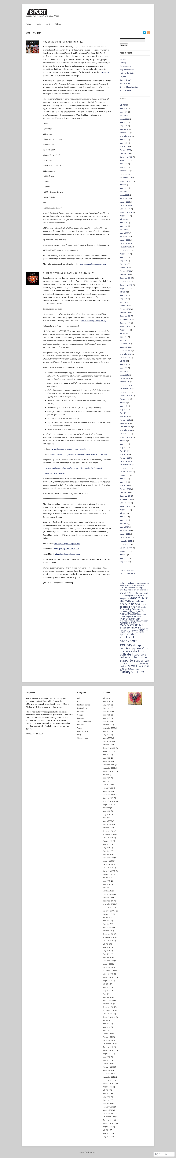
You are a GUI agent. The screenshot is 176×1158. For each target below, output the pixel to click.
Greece (140, 611)
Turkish (134, 672)
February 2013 (125, 489)
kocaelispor (137, 615)
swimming (144, 664)
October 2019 (125, 250)
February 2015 (125, 420)
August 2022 (124, 160)
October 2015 (125, 392)
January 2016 (125, 382)
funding (144, 607)
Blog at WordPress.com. (88, 1152)
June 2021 (123, 188)
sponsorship (128, 634)
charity (123, 589)
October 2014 (125, 434)
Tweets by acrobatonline (127, 573)
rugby (142, 630)
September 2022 (126, 157)
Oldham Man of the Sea (129, 87)
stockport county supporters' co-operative (134, 648)
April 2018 (124, 302)
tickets (127, 669)
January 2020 (125, 240)
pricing (129, 630)
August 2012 (124, 510)
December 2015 (126, 385)
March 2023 (124, 147)
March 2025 (124, 129)
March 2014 (124, 455)
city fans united (142, 590)
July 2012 (123, 513)
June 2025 (123, 122)
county (125, 592)
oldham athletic (127, 628)
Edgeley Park (131, 596)
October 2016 (125, 358)
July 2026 (123, 105)
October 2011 (125, 544)
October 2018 (125, 281)
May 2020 (123, 226)
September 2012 (126, 506)
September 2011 (126, 548)
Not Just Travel (125, 90)
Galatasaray (137, 609)
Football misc (82, 708)
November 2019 (126, 247)
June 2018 (123, 295)
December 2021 (126, 174)
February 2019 (125, 271)
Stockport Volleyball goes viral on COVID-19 (68, 272)
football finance (130, 606)
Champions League (136, 588)
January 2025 (125, 133)
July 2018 (123, 292)
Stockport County (84, 721)
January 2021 (125, 202)
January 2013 (125, 493)
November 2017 (126, 320)
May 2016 (123, 368)
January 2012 (125, 534)
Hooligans (137, 613)
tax (121, 666)
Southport (135, 632)
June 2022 (123, 164)
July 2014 (123, 441)
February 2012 (125, 531)
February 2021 (125, 199)
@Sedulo (105, 72)
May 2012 (123, 520)
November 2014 (126, 430)
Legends (123, 77)
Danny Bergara (136, 593)
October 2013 (125, 468)
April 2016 (124, 372)
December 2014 (126, 427)
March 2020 (124, 233)
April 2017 (124, 340)
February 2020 (125, 237)
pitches (146, 628)
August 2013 (124, 475)
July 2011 (123, 555)
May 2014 (123, 448)
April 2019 (124, 264)
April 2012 (124, 524)
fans (134, 598)
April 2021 (124, 192)
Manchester (136, 616)
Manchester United (131, 625)
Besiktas (137, 585)
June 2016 (123, 365)
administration (129, 583)
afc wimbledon (144, 584)
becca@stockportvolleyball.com (66, 549)
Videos (58, 24)
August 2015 (124, 399)
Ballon (79, 698)
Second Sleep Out (126, 80)
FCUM (141, 598)
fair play (128, 599)
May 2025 (123, 126)
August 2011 (124, 551)
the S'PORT (130, 666)
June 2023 (123, 140)
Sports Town (125, 83)
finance (124, 604)
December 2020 (126, 205)
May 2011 (123, 562)
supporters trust (134, 664)
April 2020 (124, 230)
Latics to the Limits (127, 73)
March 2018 (124, 306)
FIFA (142, 601)
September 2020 (126, 212)
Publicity (48, 24)
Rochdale (135, 630)
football (143, 604)
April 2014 (124, 451)
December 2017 (126, 316)
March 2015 (124, 416)
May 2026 (123, 112)
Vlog (79, 735)
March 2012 (124, 527)
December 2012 (126, 496)
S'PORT (128, 632)
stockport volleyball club (133, 656)
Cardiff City (125, 587)
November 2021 (126, 178)
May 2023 (123, 143)
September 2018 (126, 285)
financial (135, 604)
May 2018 (123, 299)
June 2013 (123, 479)
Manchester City (130, 618)
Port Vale (123, 630)
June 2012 (123, 517)
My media (81, 711)
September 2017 (126, 326)
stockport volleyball (133, 652)
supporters (127, 660)
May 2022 (123, 167)
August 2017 (124, 330)
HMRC (130, 613)
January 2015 (125, 423)
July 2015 (123, 403)
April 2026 (124, 116)
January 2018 (125, 313)
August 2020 (124, 216)
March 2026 (124, 119)
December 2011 (126, 537)
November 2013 (126, 465)
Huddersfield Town (126, 615)
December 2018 (126, 278)
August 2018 (124, 288)
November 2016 (126, 354)
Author (28, 24)
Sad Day (123, 63)
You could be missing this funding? (63, 41)
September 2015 (126, 396)
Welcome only (82, 738)
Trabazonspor (135, 669)
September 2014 (126, 437)
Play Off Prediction (127, 70)
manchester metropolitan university (134, 621)
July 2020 (123, 219)
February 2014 (125, 458)
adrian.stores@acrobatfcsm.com (93, 264)
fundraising (125, 609)
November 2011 (126, 541)
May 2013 (123, 482)
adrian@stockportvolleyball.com (67, 544)
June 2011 (123, 558)
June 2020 (123, 223)
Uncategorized (82, 732)
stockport (127, 637)
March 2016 (124, 375)
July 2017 (123, 333)
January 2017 (125, 347)
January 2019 (125, 275)
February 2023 (125, 150)
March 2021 (124, 195)
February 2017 (125, 344)
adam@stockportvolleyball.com (67, 554)
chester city (131, 590)
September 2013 (126, 472)
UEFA (141, 672)
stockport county (128, 643)
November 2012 (126, 499)
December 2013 (126, 461)
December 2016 (126, 351)
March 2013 (124, 486)
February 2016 (125, 378)
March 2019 (124, 268)
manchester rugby (128, 623)
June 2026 (123, 109)
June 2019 (123, 257)
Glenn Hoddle (132, 611)
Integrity (123, 59)
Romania (80, 718)
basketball (129, 586)
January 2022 (125, 171)
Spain (141, 632)
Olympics (139, 627)
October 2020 (125, 209)
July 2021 (123, 185)
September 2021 (126, 181)
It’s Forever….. (125, 66)
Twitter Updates (127, 570)
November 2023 (126, 136)
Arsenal (122, 586)
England (140, 595)
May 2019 (123, 261)
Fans (79, 702)
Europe (122, 599)
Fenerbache (135, 601)
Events (38, 24)
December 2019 (126, 243)
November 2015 (126, 389)
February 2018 (125, 309)
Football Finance (83, 705)
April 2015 (124, 413)
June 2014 (123, 444)
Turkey (125, 672)
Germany (123, 611)
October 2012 (125, 503)
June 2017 (123, 337)
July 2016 (123, 361)
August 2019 (124, 254)
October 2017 (125, 323)
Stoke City (143, 658)
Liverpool (128, 616)
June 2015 (123, 406)
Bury (142, 586)
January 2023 (125, 154)
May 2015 (123, 410)
